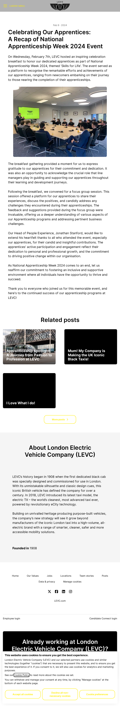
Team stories (86, 575)
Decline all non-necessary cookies (60, 694)
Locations (65, 575)
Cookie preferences (97, 694)
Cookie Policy (21, 675)
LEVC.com (60, 600)
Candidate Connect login (103, 618)
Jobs (49, 575)
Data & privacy (47, 581)
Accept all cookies (23, 694)
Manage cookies (72, 581)
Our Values (33, 575)
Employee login (11, 618)
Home (15, 575)
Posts (105, 575)
